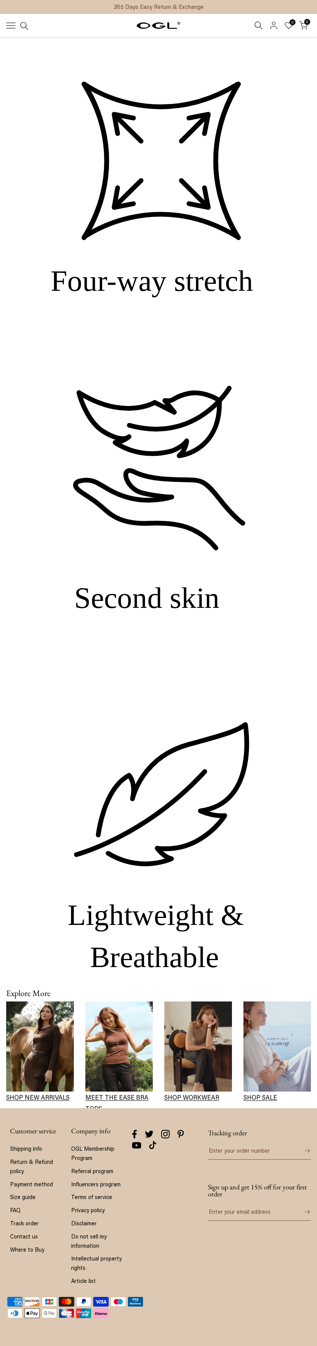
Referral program (92, 1171)
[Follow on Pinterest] (180, 1134)
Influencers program (96, 1184)
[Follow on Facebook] (134, 1134)
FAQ (15, 1210)
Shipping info (26, 1148)
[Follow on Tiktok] (152, 1145)
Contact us (24, 1236)
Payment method (31, 1184)
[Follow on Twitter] (149, 1134)
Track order (24, 1223)
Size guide (23, 1197)
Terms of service (91, 1197)
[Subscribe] (303, 1211)
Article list (83, 1281)
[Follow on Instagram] (165, 1134)
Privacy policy (88, 1210)
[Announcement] (158, 7)
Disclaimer (84, 1223)
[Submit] (303, 1150)
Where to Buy (27, 1249)
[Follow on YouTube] (136, 1145)
